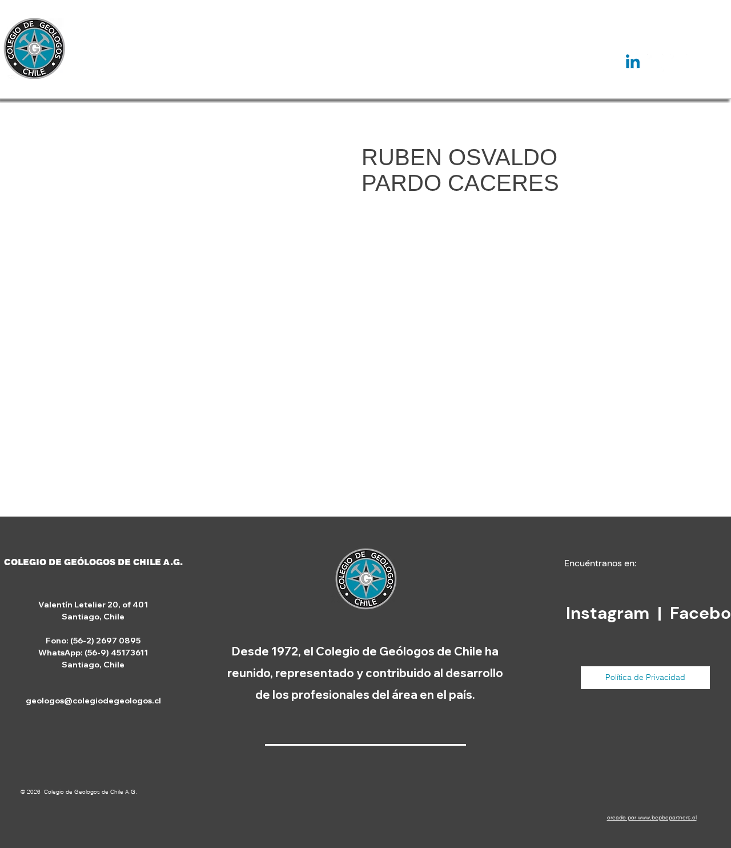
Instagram (609, 613)
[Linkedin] (632, 62)
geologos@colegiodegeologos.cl (93, 700)
